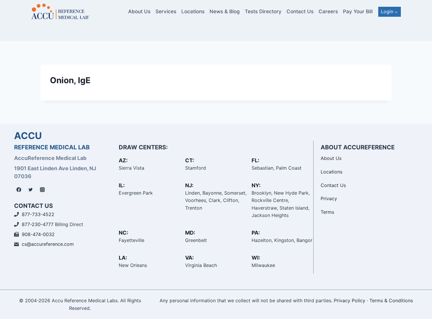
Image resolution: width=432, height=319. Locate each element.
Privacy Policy (349, 300)
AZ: (123, 160)
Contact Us (300, 11)
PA (255, 233)
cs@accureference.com (48, 244)
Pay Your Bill (358, 11)
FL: (255, 160)
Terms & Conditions (391, 300)
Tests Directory (263, 11)
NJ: (189, 185)
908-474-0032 (38, 234)
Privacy (329, 198)
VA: (189, 258)
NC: (123, 233)
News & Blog (225, 11)
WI (255, 258)
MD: (190, 233)
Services (165, 11)
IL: (122, 185)
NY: (256, 185)
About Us (139, 11)
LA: (123, 258)
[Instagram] (42, 189)
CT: (189, 160)
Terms (327, 212)
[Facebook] (19, 189)
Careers (328, 11)
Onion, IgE (70, 80)
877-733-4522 (38, 214)
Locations (193, 11)
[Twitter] (30, 189)
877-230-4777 (37, 224)
